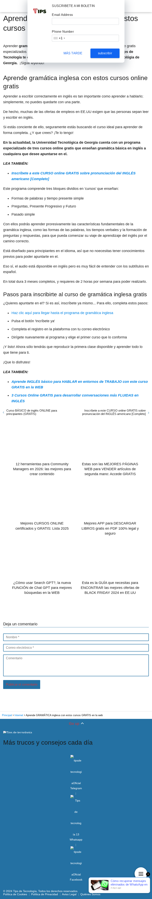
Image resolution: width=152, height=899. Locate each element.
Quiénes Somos (90, 894)
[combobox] (59, 38)
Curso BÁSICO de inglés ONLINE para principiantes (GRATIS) (31, 412)
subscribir (105, 53)
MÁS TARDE (73, 53)
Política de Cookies (15, 894)
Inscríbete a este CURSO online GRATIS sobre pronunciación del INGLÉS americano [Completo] (114, 412)
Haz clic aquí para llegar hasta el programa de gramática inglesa (62, 313)
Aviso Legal (69, 894)
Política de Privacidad (44, 894)
